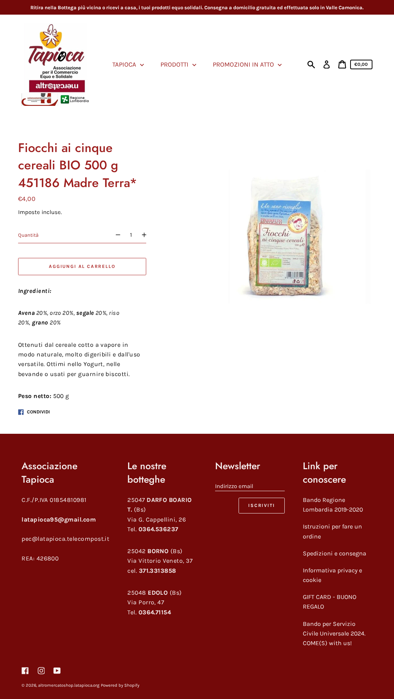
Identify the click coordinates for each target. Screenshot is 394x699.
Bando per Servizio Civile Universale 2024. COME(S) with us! (334, 633)
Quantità (28, 235)
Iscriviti (261, 505)
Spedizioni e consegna (334, 553)
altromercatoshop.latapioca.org (68, 685)
